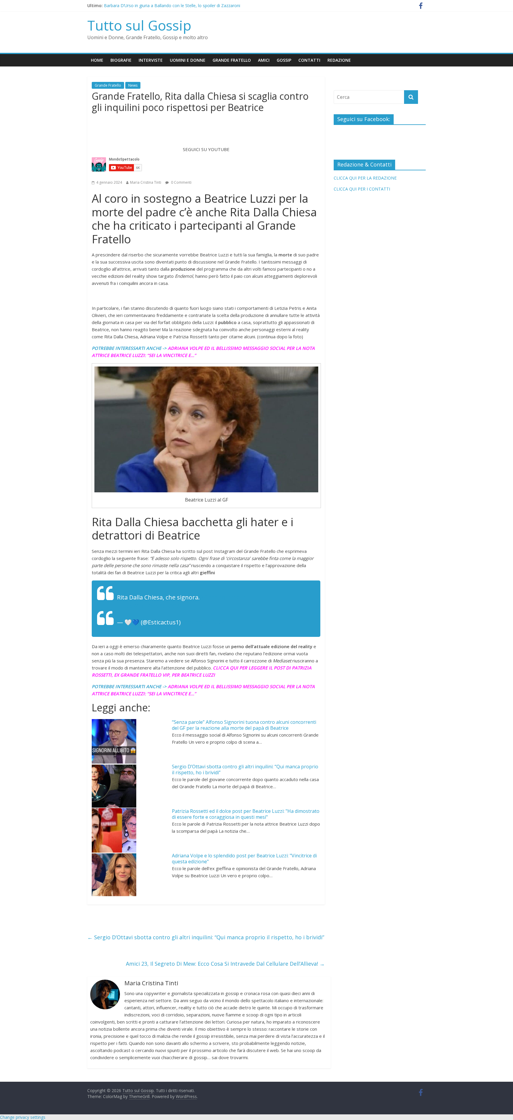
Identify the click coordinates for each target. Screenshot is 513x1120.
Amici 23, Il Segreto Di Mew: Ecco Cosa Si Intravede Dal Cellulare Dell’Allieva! (225, 963)
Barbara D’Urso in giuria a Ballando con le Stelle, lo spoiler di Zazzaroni (172, 6)
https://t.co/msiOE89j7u (150, 606)
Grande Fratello (232, 60)
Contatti (309, 60)
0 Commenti (180, 182)
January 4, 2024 (203, 622)
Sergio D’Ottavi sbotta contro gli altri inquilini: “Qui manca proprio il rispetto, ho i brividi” (245, 769)
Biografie (121, 60)
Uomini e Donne (187, 60)
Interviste (151, 60)
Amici (264, 60)
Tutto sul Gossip (139, 25)
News (132, 85)
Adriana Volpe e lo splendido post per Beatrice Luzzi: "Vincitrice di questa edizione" (244, 858)
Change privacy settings (22, 1117)
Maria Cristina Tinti (145, 182)
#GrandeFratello (223, 597)
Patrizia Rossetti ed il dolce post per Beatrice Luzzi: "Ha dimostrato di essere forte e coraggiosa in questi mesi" (245, 814)
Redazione (339, 60)
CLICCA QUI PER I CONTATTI (362, 189)
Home (97, 60)
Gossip (284, 60)
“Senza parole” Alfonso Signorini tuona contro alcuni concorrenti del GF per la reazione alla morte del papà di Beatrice (244, 725)
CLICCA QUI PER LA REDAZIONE (365, 178)
